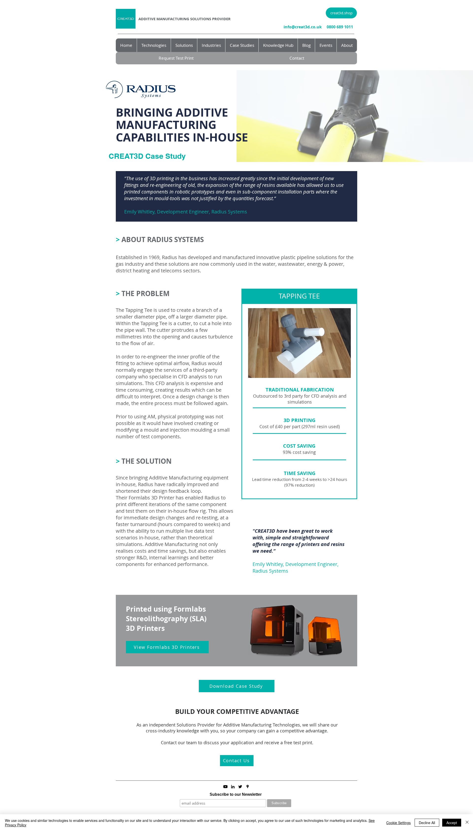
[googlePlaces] (247, 786)
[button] (236, 760)
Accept (451, 822)
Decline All (427, 822)
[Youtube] (225, 786)
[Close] (467, 822)
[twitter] (240, 786)
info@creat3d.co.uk (303, 27)
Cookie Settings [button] (398, 822)
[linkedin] (232, 786)
